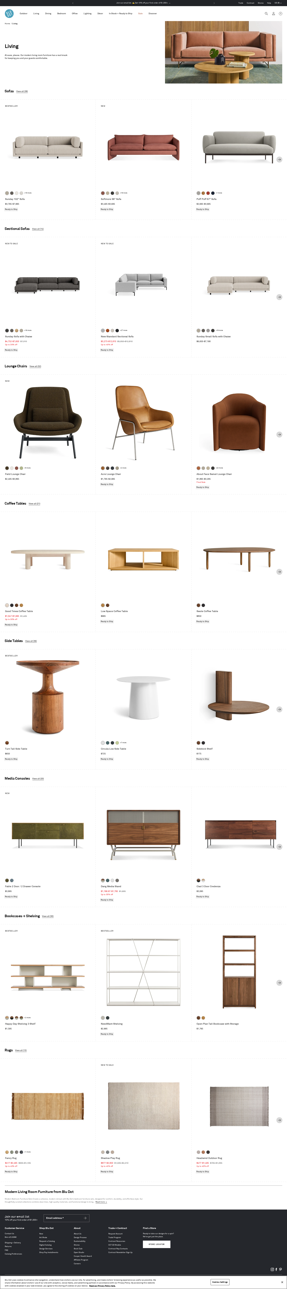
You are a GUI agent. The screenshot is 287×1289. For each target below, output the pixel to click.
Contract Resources (116, 1241)
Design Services (45, 1249)
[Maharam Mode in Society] (213, 193)
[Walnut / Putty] (17, 1018)
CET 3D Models (114, 1245)
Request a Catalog (47, 1241)
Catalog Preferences (13, 1254)
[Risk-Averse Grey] (117, 880)
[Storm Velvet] (108, 468)
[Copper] (203, 1152)
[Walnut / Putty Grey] (103, 880)
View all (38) (22, 91)
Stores (261, 3)
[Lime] (12, 1152)
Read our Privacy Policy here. (102, 1286)
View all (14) (38, 229)
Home (7, 23)
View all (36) (31, 641)
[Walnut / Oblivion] (198, 880)
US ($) (278, 3)
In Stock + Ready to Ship (120, 13)
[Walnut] (17, 605)
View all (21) (34, 504)
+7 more (123, 742)
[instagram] (272, 1271)
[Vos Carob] (7, 468)
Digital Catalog (45, 1245)
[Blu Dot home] (9, 13)
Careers (77, 1264)
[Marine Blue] (108, 743)
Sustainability (79, 1241)
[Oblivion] (112, 743)
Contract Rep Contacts (118, 1249)
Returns (8, 1246)
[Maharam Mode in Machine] (112, 468)
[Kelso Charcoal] (112, 193)
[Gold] (7, 1152)
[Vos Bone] (17, 193)
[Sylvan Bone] (21, 193)
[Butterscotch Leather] (103, 468)
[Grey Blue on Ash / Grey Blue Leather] (12, 880)
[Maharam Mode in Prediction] (198, 193)
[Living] (36, 13)
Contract (250, 3)
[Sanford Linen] (7, 193)
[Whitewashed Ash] (7, 605)
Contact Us (9, 1233)
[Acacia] (7, 743)
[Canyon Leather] (203, 193)
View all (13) (21, 1050)
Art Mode (43, 1237)
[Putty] (103, 1018)
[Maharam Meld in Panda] (117, 331)
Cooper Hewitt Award (83, 1256)
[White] (103, 743)
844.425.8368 (10, 1237)
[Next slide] (279, 160)
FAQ (6, 1250)
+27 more (123, 330)
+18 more (123, 193)
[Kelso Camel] (108, 193)
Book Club (78, 1249)
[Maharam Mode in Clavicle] (112, 331)
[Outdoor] (23, 13)
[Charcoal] (108, 1152)
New (41, 1234)
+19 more (27, 193)
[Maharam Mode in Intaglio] (103, 331)
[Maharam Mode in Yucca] (21, 468)
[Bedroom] (61, 13)
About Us (77, 1234)
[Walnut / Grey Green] (21, 1018)
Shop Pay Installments (48, 1252)
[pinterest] (280, 1271)
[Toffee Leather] (108, 331)
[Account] (273, 13)
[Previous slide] (8, 160)
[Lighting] (87, 13)
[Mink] (112, 1152)
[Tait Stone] (117, 468)
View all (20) (38, 779)
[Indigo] (21, 1152)
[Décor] (100, 13)
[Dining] (48, 13)
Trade (240, 3)
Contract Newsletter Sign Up (120, 1252)
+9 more (27, 468)
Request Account (115, 1234)
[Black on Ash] (12, 605)
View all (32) (35, 366)
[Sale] (140, 13)
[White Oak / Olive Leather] (7, 880)
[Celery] (117, 743)
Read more (100, 1202)
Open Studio (79, 1252)
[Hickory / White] (203, 880)
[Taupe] (198, 1152)
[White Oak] (21, 605)
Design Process (80, 1237)
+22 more (219, 468)
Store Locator (157, 1244)
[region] (143, 1282)
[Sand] (103, 1152)
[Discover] (153, 13)
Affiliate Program (81, 1260)
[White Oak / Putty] (7, 1018)
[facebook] (276, 1271)
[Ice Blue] (17, 1152)
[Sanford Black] (12, 193)
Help (269, 3)
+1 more (219, 193)
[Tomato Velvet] (208, 193)
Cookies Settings (220, 1282)
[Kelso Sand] (117, 193)
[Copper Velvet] (198, 468)
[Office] (75, 13)
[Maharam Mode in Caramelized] (103, 193)
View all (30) (48, 916)
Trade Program (114, 1237)
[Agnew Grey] (208, 331)
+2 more (123, 468)
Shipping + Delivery (13, 1243)
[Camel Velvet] (17, 331)
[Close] (282, 1282)
